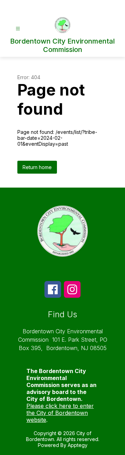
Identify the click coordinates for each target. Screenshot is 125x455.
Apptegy (78, 445)
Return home (37, 167)
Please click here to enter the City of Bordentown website (60, 412)
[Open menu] (18, 29)
